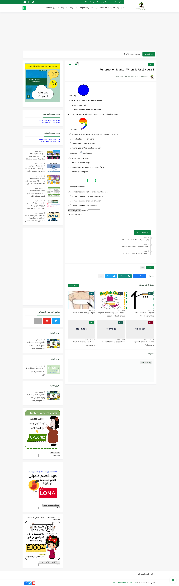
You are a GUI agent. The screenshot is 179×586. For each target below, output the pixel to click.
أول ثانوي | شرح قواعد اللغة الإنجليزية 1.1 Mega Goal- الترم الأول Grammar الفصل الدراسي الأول (35, 219)
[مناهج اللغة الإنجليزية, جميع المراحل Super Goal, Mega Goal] (53, 343)
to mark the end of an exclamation (86, 110)
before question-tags (80, 163)
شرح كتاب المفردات (145, 574)
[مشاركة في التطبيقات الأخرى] (101, 276)
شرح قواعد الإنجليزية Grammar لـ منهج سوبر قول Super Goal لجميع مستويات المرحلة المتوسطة (35, 182)
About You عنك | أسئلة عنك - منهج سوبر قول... (35, 372)
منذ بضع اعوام (148, 339)
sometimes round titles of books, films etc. (89, 192)
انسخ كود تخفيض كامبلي (51, 505)
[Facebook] (38, 321)
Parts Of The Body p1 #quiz (84, 313)
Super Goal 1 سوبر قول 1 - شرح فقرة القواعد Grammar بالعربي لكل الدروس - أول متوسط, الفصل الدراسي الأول (35, 169)
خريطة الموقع (116, 2)
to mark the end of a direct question (86, 101)
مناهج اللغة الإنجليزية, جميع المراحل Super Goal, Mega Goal (36, 346)
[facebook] (28, 2)
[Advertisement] (89, 32)
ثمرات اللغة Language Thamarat (125, 583)
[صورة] (53, 154)
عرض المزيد (73, 285)
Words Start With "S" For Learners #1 (135, 254)
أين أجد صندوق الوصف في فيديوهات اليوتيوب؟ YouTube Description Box (36, 205)
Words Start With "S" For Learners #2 (135, 247)
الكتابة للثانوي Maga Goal (50, 142)
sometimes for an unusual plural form (87, 167)
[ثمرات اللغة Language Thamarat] (141, 6)
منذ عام (145, 237)
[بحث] (24, 8)
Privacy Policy (89, 2)
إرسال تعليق (146, 363)
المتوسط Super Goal (107, 8)
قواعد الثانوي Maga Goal (51, 123)
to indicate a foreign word (82, 139)
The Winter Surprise (132, 54)
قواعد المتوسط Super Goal (49, 120)
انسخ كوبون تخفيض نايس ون (49, 562)
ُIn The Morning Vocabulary (113, 342)
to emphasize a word (80, 158)
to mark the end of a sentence (84, 206)
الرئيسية (120, 8)
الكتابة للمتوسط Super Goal (49, 139)
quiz (151, 64)
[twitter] (32, 2)
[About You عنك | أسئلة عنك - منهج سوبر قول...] (53, 369)
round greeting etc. (80, 172)
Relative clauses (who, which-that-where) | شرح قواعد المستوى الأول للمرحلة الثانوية (36, 194)
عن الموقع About (102, 2)
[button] (139, 276)
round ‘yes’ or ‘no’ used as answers (86, 148)
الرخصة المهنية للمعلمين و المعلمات (59, 8)
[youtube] (24, 2)
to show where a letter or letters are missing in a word (94, 115)
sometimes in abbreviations (83, 144)
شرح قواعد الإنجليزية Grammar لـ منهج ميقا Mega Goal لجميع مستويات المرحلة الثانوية (35, 157)
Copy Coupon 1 (55, 453)
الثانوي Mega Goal (86, 8)
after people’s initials (80, 106)
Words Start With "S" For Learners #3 (135, 240)
